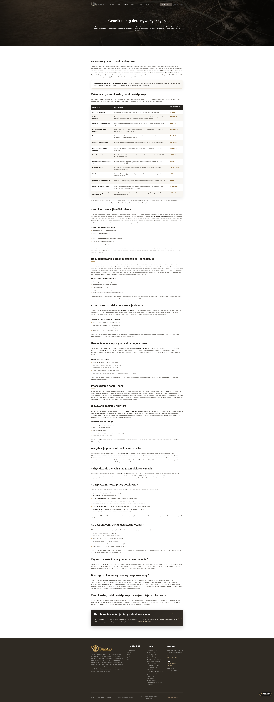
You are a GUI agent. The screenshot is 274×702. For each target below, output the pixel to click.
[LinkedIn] (178, 4)
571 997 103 (166, 4)
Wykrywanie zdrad (152, 650)
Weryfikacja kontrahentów (154, 659)
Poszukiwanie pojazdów (153, 661)
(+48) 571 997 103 (144, 622)
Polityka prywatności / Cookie (125, 697)
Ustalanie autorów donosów (154, 682)
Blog (141, 4)
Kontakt (148, 4)
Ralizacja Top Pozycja (172, 697)
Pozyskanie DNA (151, 680)
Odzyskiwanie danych (153, 665)
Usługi (133, 4)
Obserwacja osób (151, 656)
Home (112, 4)
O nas (118, 4)
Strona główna (131, 650)
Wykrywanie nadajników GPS (155, 671)
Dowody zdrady (151, 652)
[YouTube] (174, 4)
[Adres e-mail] (181, 4)
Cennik (126, 4)
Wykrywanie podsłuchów (153, 654)
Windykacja (150, 684)
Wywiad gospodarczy (153, 658)
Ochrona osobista (151, 663)
